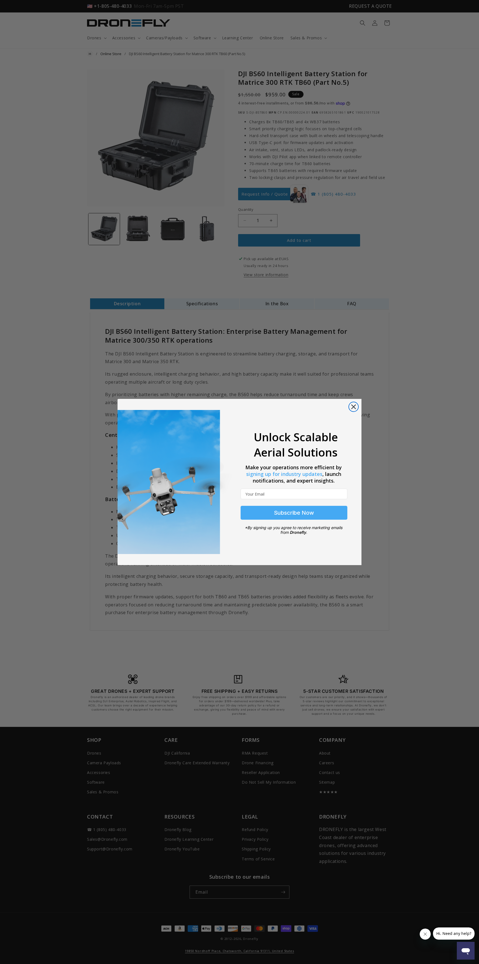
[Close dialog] (353, 407)
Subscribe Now (294, 512)
